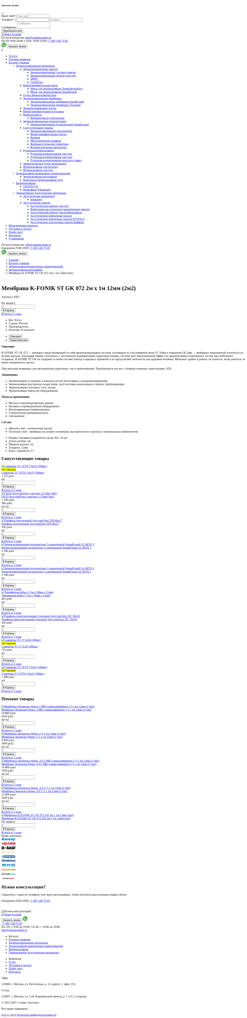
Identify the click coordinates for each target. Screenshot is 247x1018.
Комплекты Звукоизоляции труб (43, 179)
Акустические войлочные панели (51, 215)
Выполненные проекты (23, 225)
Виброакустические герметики (49, 144)
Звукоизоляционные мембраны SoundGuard (57, 101)
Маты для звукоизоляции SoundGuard (53, 91)
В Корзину (8, 310)
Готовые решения (19, 59)
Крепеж (35, 137)
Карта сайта (8, 1014)
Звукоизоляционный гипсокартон (51, 131)
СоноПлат (36, 82)
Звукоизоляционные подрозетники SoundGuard (59, 124)
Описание (15, 336)
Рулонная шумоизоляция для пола (51, 157)
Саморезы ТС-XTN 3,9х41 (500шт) (22, 673)
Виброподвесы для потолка (47, 118)
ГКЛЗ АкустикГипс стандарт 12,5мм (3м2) (27, 496)
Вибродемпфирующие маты (40, 85)
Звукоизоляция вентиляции (40, 176)
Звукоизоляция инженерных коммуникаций (43, 173)
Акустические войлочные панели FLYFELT (57, 219)
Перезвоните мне (12, 31)
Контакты (15, 235)
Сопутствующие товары (38, 127)
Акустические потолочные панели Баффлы (57, 222)
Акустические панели (36, 202)
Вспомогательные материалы (48, 147)
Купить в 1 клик (11, 313)
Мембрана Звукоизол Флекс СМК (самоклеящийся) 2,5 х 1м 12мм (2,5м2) (46, 709)
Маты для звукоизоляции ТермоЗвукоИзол (56, 88)
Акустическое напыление (39, 196)
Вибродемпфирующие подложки (43, 111)
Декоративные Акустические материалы (41, 192)
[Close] (2, 13)
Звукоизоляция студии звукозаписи (44, 163)
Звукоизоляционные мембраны (42, 98)
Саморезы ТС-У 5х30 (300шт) (19, 646)
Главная (13, 259)
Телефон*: (7, 19)
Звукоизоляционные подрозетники (44, 121)
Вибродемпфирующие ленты (48, 134)
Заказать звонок (17, 46)
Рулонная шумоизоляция (38, 150)
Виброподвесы (32, 114)
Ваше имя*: (8, 15)
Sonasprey (36, 199)
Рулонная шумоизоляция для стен (51, 153)
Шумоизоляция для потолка (40, 166)
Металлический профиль (45, 140)
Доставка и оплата (20, 228)
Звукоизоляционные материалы (35, 65)
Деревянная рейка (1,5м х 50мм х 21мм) (25, 595)
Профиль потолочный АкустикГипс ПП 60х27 (30, 523)
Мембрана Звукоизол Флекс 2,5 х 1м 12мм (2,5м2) (32, 736)
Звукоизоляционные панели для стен (53, 75)
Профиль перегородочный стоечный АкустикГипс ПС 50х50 (39, 619)
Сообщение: (8, 27)
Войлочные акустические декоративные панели (60, 209)
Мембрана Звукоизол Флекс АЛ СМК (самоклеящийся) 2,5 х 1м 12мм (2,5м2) (49, 764)
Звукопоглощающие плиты (39, 108)
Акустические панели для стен (49, 206)
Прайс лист (16, 968)
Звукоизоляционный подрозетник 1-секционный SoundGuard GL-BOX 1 (46, 571)
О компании (16, 238)
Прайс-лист (16, 232)
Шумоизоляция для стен (38, 170)
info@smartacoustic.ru (38, 37)
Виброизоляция (25, 183)
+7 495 (57, 40)
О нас (12, 961)
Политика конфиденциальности (36, 1014)
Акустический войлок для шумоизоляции (56, 212)
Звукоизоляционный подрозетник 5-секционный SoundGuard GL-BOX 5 (46, 547)
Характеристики (18, 340)
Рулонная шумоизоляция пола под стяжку (56, 160)
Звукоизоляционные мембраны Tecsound (55, 104)
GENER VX (30, 186)
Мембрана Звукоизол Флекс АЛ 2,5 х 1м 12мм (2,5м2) (34, 791)
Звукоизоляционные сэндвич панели (53, 72)
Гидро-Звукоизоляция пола (39, 95)
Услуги (13, 56)
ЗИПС (34, 78)
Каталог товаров (19, 62)
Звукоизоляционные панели (40, 69)
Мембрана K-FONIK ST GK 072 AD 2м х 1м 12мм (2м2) (36, 818)
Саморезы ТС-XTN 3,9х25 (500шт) (22, 472)
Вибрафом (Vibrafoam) (37, 189)
